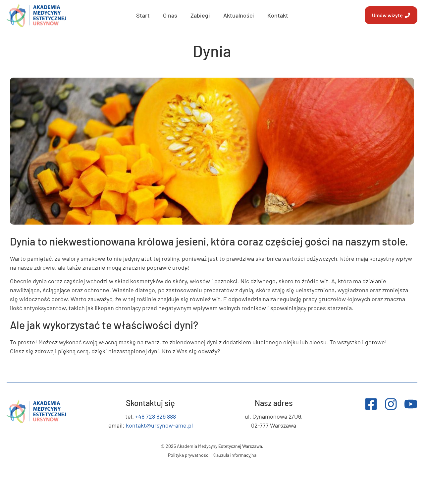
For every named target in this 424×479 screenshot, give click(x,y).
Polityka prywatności (189, 455)
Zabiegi (200, 15)
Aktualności (238, 15)
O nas (170, 15)
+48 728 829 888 (155, 416)
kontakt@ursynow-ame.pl (159, 425)
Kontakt (277, 15)
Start (143, 15)
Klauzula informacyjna (234, 455)
